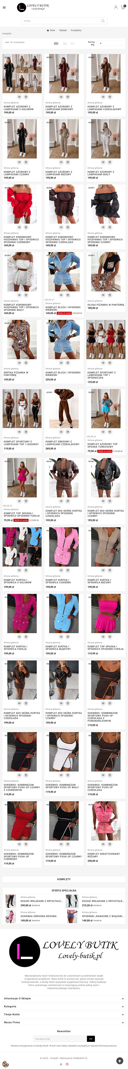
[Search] (102, 20)
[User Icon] (116, 7)
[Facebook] (61, 1064)
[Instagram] (67, 1064)
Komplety (64, 879)
